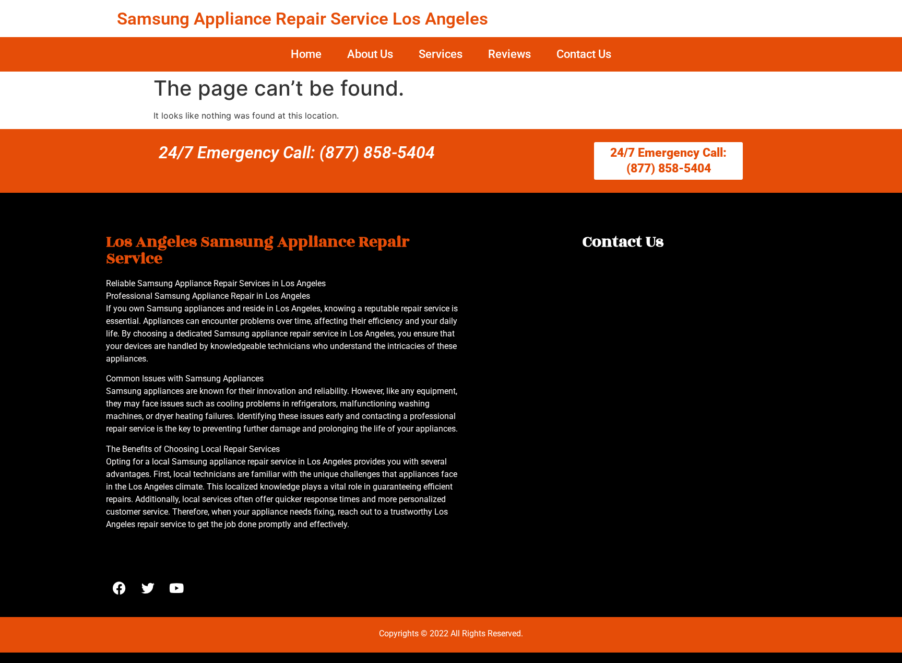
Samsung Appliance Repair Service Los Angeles (302, 18)
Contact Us (583, 54)
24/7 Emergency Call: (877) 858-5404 (297, 152)
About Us (370, 54)
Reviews (509, 54)
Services (440, 54)
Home (306, 54)
